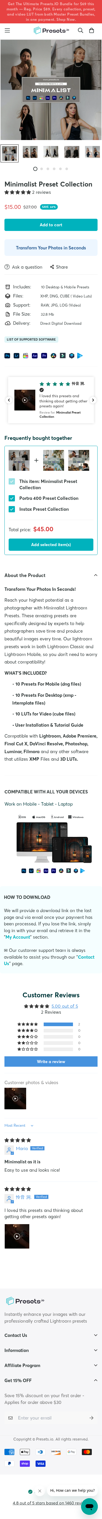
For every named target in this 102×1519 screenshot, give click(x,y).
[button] (18, 192)
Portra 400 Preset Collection (48, 498)
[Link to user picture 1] (17, 1236)
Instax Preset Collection (44, 509)
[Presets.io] (51, 30)
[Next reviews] (93, 400)
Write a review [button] (51, 1061)
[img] (17, 1140)
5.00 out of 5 (65, 1006)
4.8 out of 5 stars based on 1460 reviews (51, 1502)
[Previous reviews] (8, 400)
